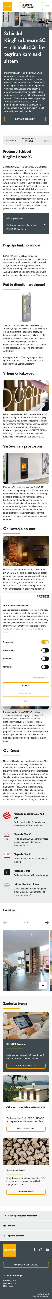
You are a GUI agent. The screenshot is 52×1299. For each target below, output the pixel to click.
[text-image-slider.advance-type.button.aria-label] (43, 985)
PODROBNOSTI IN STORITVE (29, 140)
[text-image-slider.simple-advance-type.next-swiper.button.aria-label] (47, 922)
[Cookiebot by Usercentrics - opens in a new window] (37, 596)
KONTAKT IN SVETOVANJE (28, 6)
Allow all (26, 685)
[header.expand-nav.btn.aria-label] (47, 6)
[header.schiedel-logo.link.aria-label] (7, 6)
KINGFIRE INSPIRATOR (26, 1066)
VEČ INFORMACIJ (26, 1192)
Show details (38, 678)
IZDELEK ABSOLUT (26, 1129)
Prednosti (11, 140)
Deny (26, 701)
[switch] (45, 650)
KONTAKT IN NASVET (25, 119)
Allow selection (26, 693)
